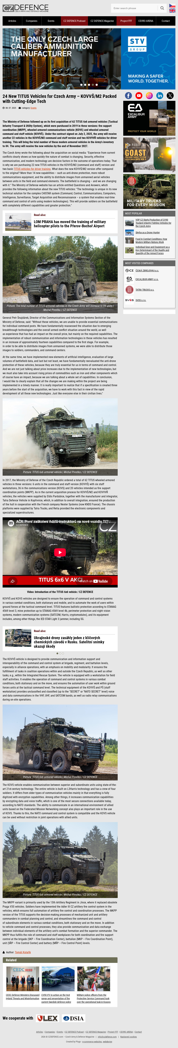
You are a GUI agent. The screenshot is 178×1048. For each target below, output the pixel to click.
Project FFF (126, 21)
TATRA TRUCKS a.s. (145, 289)
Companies (31, 21)
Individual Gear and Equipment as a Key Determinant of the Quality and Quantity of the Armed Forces (153, 250)
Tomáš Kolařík (23, 952)
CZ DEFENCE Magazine (102, 21)
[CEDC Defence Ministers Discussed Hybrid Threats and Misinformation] (22, 979)
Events (51, 21)
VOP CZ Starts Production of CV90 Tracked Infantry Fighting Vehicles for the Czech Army (153, 222)
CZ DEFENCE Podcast (74, 21)
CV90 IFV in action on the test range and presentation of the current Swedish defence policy (56, 998)
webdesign (107, 1041)
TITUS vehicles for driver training (32, 169)
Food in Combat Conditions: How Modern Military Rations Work (151, 241)
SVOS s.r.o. (141, 300)
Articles (12, 21)
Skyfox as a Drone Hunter (148, 232)
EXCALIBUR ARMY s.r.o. (147, 279)
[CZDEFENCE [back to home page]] (25, 8)
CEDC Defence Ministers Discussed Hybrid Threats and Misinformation (22, 997)
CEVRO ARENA (145, 21)
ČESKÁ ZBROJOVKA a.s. (147, 270)
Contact (166, 21)
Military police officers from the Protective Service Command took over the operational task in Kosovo (94, 998)
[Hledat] (162, 8)
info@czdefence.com (107, 1036)
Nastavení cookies (128, 1036)
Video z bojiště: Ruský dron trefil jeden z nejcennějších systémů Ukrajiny (64, 640)
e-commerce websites (92, 1041)
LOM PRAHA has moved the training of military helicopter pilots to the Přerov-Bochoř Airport (70, 224)
